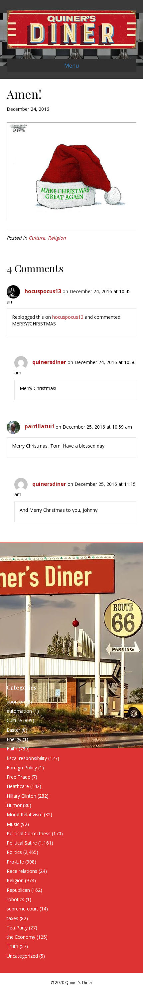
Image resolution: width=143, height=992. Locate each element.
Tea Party (17, 927)
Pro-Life (15, 862)
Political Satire (22, 843)
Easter (13, 730)
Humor (14, 805)
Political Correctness (29, 833)
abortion (16, 701)
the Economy (21, 937)
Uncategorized (22, 956)
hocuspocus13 (43, 291)
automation (19, 711)
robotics (15, 899)
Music (13, 824)
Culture (37, 238)
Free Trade (18, 777)
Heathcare (18, 786)
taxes (12, 918)
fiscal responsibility (27, 758)
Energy (14, 739)
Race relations (22, 871)
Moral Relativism (25, 814)
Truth (12, 946)
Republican (18, 890)
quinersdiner (49, 362)
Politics (14, 852)
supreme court (22, 908)
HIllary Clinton (21, 796)
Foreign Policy (22, 767)
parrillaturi (39, 426)
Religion (57, 238)
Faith (12, 748)
